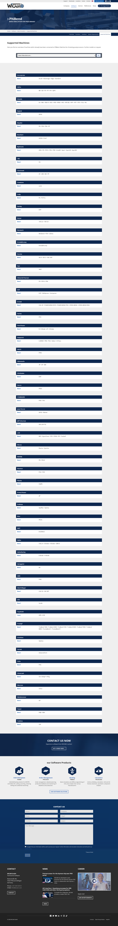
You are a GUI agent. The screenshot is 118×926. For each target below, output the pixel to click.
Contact (88, 1)
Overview (71, 34)
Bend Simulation (21, 31)
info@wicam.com (16, 888)
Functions (77, 34)
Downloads (71, 1)
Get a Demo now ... (59, 748)
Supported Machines (105, 34)
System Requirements (93, 34)
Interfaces (84, 34)
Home (8, 31)
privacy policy (28, 848)
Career (83, 1)
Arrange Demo (105, 6)
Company (66, 6)
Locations (78, 1)
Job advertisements (85, 897)
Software (73, 6)
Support (66, 1)
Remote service (99, 1)
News (94, 6)
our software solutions (59, 791)
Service (80, 6)
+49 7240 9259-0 (17, 886)
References (87, 6)
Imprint (108, 919)
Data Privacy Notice (100, 919)
